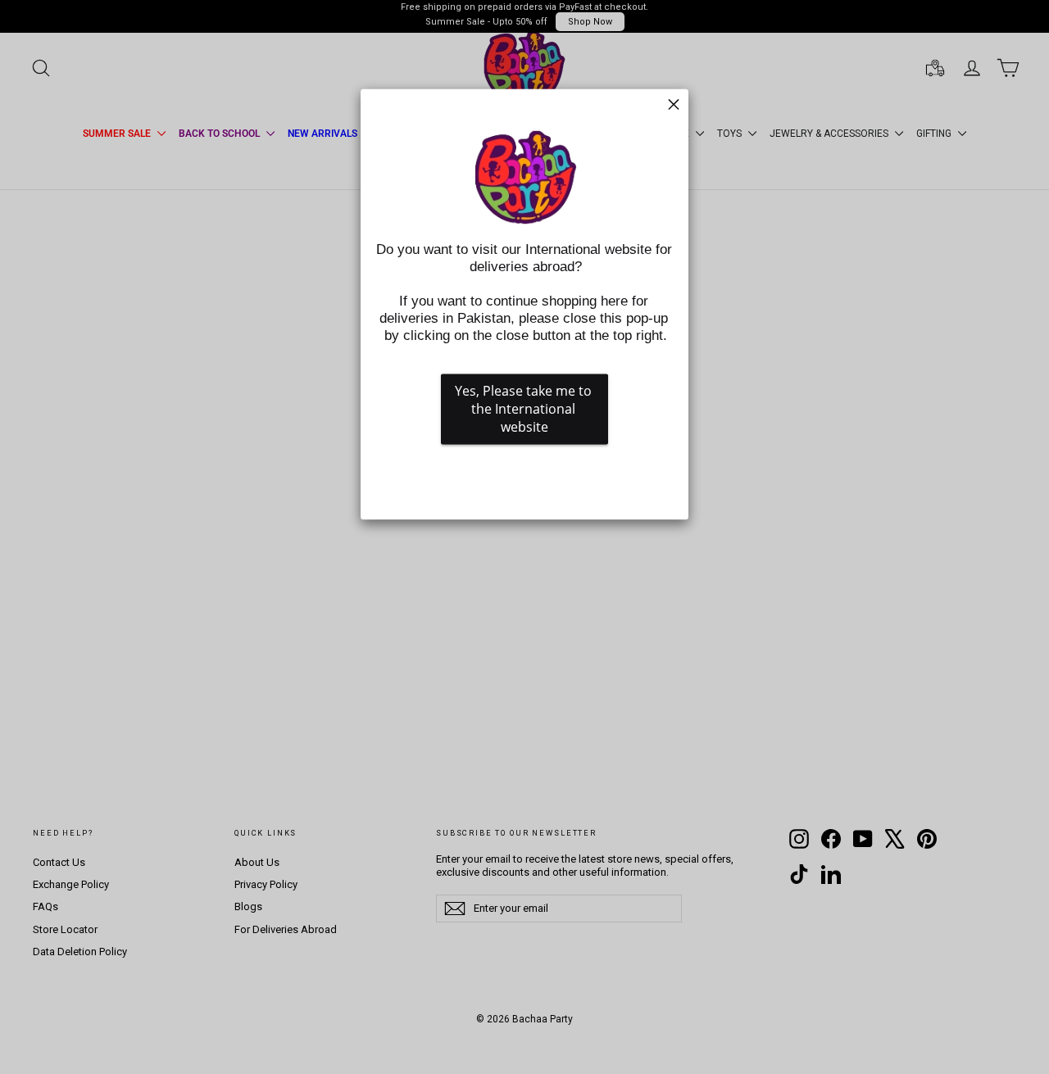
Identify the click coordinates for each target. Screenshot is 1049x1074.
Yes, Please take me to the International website (525, 410)
